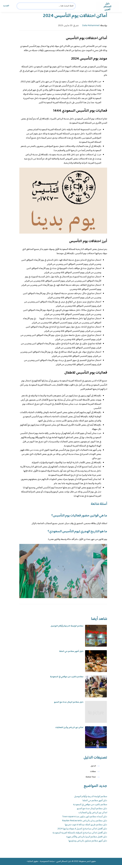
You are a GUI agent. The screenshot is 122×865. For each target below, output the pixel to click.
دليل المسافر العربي (64, 861)
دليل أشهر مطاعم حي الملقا (71, 651)
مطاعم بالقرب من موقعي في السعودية (66, 677)
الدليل (93, 766)
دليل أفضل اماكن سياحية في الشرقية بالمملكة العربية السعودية (80, 833)
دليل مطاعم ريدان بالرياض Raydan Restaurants (84, 821)
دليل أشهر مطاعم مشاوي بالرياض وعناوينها (87, 841)
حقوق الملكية (32, 861)
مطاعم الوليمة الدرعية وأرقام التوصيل (67, 626)
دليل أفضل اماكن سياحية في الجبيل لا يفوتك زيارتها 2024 (82, 829)
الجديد (6, 6)
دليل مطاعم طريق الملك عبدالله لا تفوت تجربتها (86, 825)
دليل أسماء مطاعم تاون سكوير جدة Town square (84, 817)
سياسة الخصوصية (47, 861)
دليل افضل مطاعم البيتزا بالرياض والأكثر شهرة (86, 837)
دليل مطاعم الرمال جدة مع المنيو (68, 702)
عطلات (93, 771)
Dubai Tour (91, 777)
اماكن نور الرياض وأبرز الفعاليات (69, 727)
